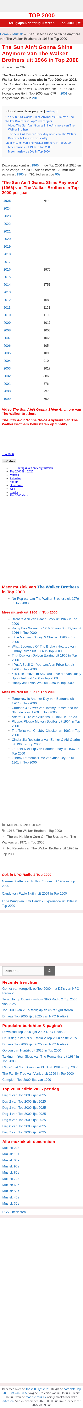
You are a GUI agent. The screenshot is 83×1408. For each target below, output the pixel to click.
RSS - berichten (14, 1212)
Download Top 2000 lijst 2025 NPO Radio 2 (33, 1032)
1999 (7, 399)
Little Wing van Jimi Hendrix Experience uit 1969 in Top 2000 (39, 903)
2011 (6, 307)
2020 (7, 239)
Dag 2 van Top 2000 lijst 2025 (24, 1101)
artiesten (8, 1401)
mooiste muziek (36, 1397)
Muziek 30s (10, 1203)
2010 (7, 315)
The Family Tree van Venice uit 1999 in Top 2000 (38, 1073)
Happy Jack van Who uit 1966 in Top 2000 (43, 683)
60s (57, 174)
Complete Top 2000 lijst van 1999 (26, 1080)
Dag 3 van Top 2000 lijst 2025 (24, 1107)
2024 (7, 208)
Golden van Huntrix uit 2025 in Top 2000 (31, 1050)
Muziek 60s (10, 1185)
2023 (7, 216)
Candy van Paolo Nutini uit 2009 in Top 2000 (34, 893)
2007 (7, 338)
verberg (51, 111)
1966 (35, 165)
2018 (7, 254)
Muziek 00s (10, 1160)
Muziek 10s (10, 1154)
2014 (7, 284)
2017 (7, 262)
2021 (7, 231)
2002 (7, 376)
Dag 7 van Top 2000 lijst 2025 (24, 1132)
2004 (7, 361)
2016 (35, 98)
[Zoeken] (49, 971)
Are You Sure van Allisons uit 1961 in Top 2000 (46, 717)
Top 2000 (42, 15)
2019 (7, 246)
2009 (7, 323)
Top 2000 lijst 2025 (37, 1389)
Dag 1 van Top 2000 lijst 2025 (24, 1095)
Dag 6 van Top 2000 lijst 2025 (24, 1126)
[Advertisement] (41, 5)
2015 (7, 277)
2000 (7, 391)
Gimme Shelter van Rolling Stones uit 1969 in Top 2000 (38, 883)
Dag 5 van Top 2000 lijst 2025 (24, 1120)
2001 (64, 93)
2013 (7, 292)
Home (4, 34)
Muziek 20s (10, 1148)
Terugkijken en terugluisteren (31, 23)
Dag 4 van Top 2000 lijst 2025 (24, 1114)
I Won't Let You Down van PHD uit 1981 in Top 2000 (40, 1067)
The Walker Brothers (58, 587)
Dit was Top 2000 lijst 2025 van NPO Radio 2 (35, 1016)
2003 (7, 368)
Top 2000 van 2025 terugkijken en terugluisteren (37, 1010)
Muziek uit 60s (30, 825)
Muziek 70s (10, 1179)
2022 (7, 224)
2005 (7, 353)
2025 (7, 201)
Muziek (17, 34)
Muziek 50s (10, 1191)
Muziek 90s (10, 1166)
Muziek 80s (10, 1172)
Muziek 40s (10, 1197)
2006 (7, 346)
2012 (7, 300)
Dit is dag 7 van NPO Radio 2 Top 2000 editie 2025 (39, 1038)
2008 (7, 330)
